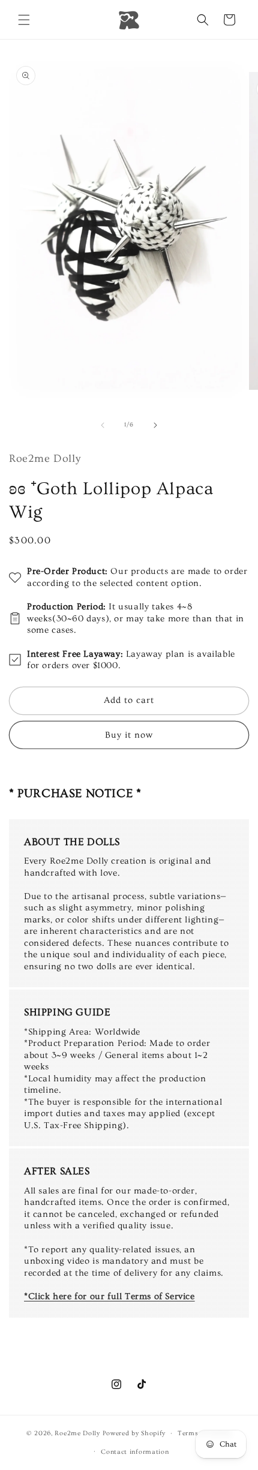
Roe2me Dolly (77, 1433)
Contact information (135, 1452)
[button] (24, 20)
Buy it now (129, 735)
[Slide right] (155, 425)
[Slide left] (102, 425)
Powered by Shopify (134, 1433)
